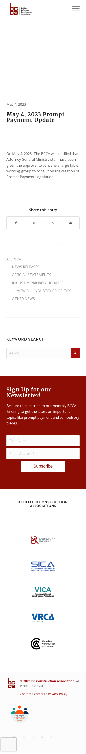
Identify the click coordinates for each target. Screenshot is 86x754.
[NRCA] (43, 541)
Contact (25, 694)
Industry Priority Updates (38, 282)
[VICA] (43, 593)
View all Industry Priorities (44, 290)
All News (15, 259)
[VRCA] (43, 619)
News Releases (25, 266)
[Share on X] (34, 223)
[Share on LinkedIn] (52, 223)
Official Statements (31, 274)
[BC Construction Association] (35, 9)
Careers (39, 694)
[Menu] (73, 9)
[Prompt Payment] (43, 55)
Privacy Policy (57, 694)
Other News (23, 298)
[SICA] (43, 567)
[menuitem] (73, 9)
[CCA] (43, 645)
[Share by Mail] (70, 223)
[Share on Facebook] (16, 223)
